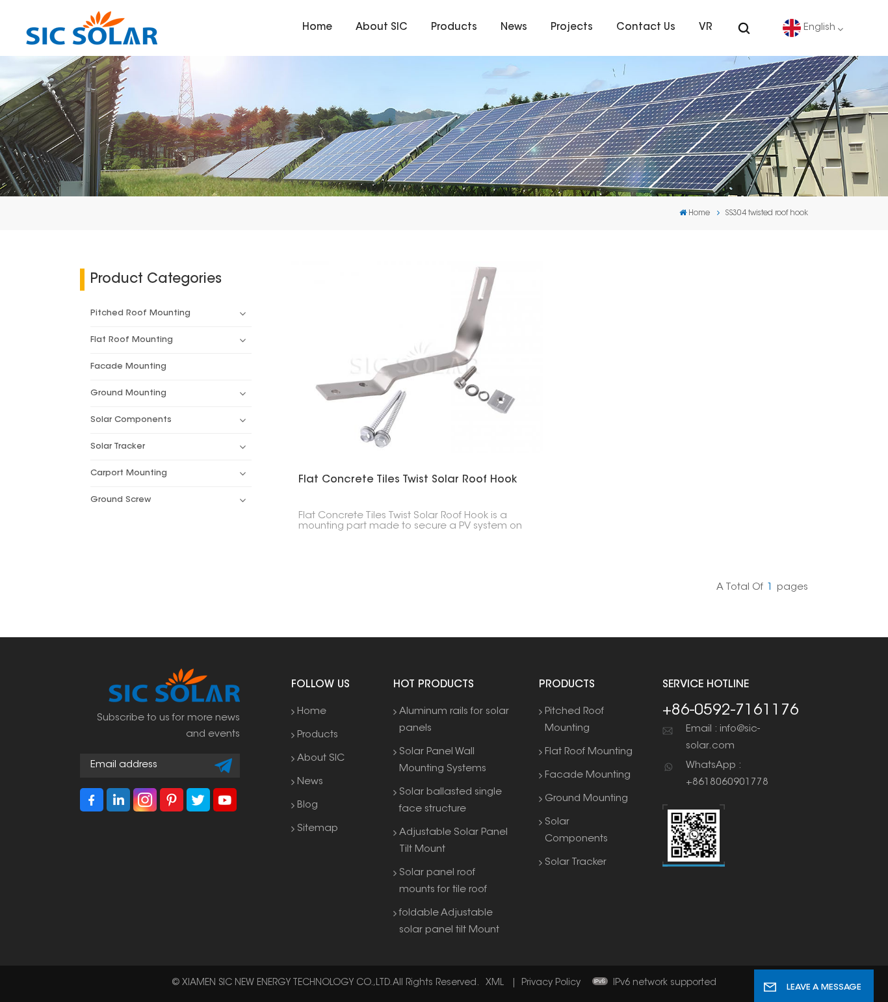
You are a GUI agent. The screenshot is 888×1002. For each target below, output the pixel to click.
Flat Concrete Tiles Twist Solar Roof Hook (407, 480)
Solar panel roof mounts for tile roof (443, 881)
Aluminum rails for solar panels (454, 720)
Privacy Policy (551, 983)
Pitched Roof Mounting (140, 313)
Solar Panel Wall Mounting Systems (442, 760)
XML (495, 983)
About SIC (382, 28)
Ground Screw (120, 500)
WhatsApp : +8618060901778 (727, 774)
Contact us (645, 28)
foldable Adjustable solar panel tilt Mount (449, 921)
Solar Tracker (117, 447)
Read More (410, 357)
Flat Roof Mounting (131, 340)
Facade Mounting (128, 367)
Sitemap (317, 829)
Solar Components (131, 420)
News (514, 28)
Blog (307, 805)
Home (317, 28)
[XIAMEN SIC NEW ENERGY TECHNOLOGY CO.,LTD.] (91, 28)
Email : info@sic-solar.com (723, 737)
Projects (572, 28)
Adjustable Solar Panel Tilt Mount (453, 841)
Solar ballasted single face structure (450, 800)
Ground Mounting (128, 393)
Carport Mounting (128, 473)
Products (454, 28)
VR (705, 28)
